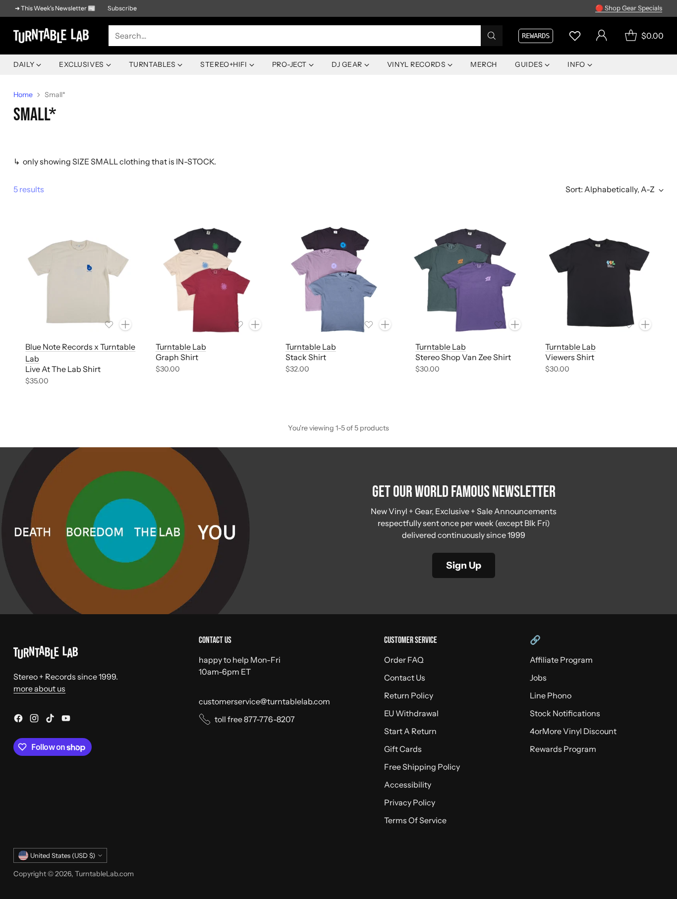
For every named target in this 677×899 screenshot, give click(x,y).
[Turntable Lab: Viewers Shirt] (598, 280)
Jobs (538, 678)
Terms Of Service (415, 820)
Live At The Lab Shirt (63, 369)
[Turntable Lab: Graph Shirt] (209, 280)
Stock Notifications (565, 713)
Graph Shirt (177, 357)
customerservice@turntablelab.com (264, 701)
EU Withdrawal (411, 713)
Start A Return (410, 731)
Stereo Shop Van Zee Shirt (463, 357)
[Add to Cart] (125, 324)
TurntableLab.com (104, 873)
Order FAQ (404, 660)
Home (23, 94)
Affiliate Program (561, 660)
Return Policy (408, 695)
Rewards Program (563, 749)
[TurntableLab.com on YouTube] (66, 719)
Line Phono (550, 695)
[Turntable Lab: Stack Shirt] (338, 280)
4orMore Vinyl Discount (573, 731)
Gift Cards (403, 749)
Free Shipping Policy (422, 767)
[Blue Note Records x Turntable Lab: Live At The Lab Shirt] (78, 280)
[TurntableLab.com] (53, 35)
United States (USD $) (62, 855)
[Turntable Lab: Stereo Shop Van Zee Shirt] (468, 280)
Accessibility (407, 785)
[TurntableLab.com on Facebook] (18, 719)
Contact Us (404, 678)
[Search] (492, 35)
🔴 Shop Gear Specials (628, 8)
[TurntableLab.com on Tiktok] (50, 719)
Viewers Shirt (569, 357)
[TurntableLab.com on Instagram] (34, 719)
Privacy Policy (409, 802)
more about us (39, 688)
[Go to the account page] (601, 35)
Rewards (536, 36)
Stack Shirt (305, 357)
